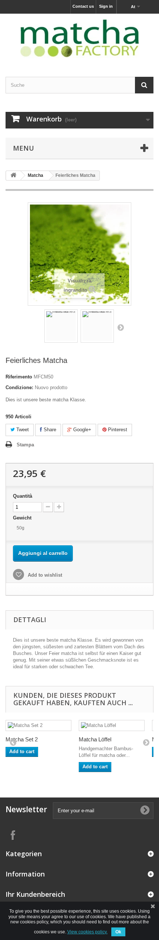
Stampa (25, 444)
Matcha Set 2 (22, 739)
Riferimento (19, 377)
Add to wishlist (44, 575)
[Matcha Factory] (79, 38)
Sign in (106, 6)
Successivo (120, 327)
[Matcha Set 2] (38, 725)
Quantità (22, 496)
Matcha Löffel (95, 739)
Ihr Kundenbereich (35, 894)
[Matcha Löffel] (112, 725)
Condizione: (19, 387)
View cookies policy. (87, 931)
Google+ (81, 429)
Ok (118, 931)
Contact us (83, 6)
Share (49, 429)
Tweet (22, 429)
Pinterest (116, 429)
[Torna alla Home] (13, 175)
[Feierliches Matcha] (61, 326)
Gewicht (23, 518)
